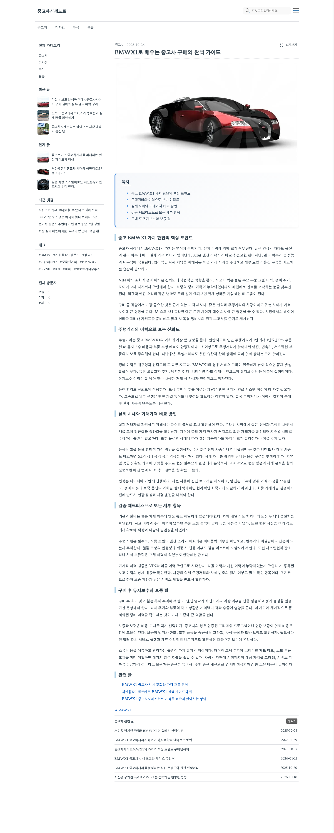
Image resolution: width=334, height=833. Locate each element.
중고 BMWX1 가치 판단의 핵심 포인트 (160, 193)
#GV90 (44, 268)
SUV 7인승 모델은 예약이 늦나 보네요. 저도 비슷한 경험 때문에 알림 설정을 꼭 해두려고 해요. (71, 217)
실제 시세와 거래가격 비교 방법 (154, 205)
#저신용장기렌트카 (66, 254)
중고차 (42, 27)
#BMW (44, 254)
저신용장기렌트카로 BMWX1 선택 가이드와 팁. (158, 691)
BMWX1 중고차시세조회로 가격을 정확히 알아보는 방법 (164, 698)
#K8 (56, 268)
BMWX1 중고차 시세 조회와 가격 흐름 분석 (155, 684)
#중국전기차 (68, 261)
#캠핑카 (88, 254)
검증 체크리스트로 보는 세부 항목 (155, 212)
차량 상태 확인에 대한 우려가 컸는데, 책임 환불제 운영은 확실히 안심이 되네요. (71, 231)
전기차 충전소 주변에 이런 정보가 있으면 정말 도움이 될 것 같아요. (71, 224)
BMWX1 (124, 710)
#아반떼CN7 (47, 261)
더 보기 (292, 721)
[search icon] (247, 10)
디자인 (60, 27)
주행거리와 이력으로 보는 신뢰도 (155, 199)
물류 (90, 27)
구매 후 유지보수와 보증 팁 (151, 218)
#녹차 (67, 268)
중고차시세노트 (51, 11)
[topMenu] (296, 9)
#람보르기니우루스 (87, 268)
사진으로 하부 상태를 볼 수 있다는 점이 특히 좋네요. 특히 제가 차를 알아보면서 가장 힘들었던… (71, 210)
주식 (76, 27)
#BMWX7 (88, 261)
